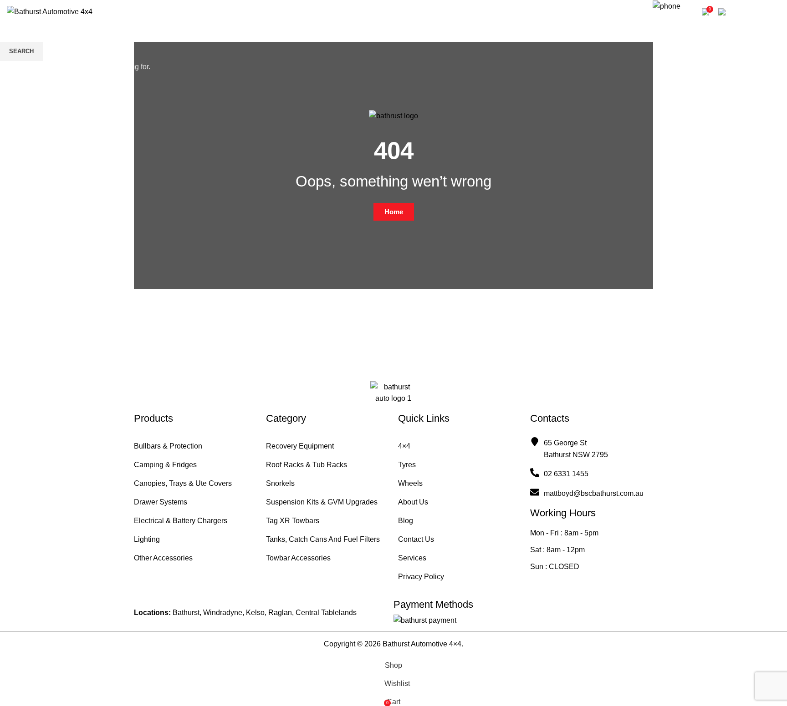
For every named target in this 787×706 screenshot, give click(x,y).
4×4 (404, 446)
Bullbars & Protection (168, 446)
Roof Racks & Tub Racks (306, 465)
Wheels (410, 483)
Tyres (407, 465)
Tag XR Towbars (292, 520)
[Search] (641, 12)
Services (412, 558)
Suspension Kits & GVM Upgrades (322, 502)
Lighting (147, 539)
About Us (413, 502)
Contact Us (416, 539)
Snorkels (280, 483)
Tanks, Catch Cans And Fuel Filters (323, 539)
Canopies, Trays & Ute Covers (183, 483)
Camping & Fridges (165, 465)
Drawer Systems (160, 502)
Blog (405, 520)
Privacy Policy (421, 576)
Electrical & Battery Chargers (180, 520)
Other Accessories (163, 558)
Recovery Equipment (300, 446)
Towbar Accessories (298, 558)
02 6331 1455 (673, 19)
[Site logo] (49, 11)
